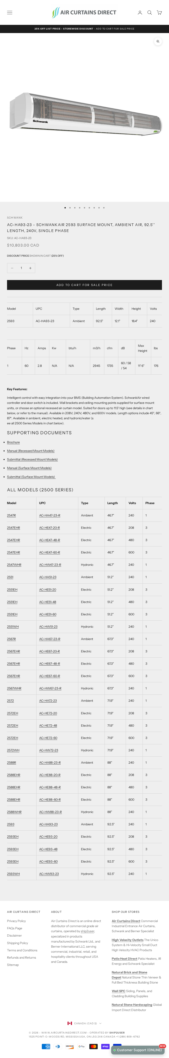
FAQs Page (14, 928)
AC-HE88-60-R (50, 800)
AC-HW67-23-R (50, 688)
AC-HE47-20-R (49, 528)
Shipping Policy (17, 943)
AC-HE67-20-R (49, 651)
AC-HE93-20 (48, 837)
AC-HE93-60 (48, 861)
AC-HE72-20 (48, 713)
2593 (10, 824)
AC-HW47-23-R (50, 565)
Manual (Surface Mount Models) (29, 468)
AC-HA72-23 (48, 701)
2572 (10, 701)
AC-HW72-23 (48, 750)
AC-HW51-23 (48, 627)
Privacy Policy (16, 921)
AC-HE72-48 (48, 726)
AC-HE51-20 (47, 590)
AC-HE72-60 (48, 738)
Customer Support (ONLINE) (141, 1049)
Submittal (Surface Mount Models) (31, 477)
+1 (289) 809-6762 (128, 1036)
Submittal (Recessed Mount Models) (32, 459)
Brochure (13, 442)
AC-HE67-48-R (49, 664)
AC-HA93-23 (48, 824)
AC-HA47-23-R (49, 515)
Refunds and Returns (21, 958)
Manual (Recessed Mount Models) (31, 451)
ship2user (87, 931)
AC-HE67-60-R (49, 676)
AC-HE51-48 (47, 602)
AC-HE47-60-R (49, 552)
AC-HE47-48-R (49, 540)
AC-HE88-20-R (50, 775)
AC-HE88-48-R (50, 787)
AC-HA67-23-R (49, 639)
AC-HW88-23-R (50, 812)
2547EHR (13, 528)
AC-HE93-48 (48, 849)
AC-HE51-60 (47, 614)
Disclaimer (14, 935)
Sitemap (13, 965)
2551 (10, 577)
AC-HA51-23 (47, 577)
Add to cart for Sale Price (84, 285)
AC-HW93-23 (49, 874)
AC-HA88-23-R (50, 763)
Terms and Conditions (22, 950)
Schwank (15, 217)
